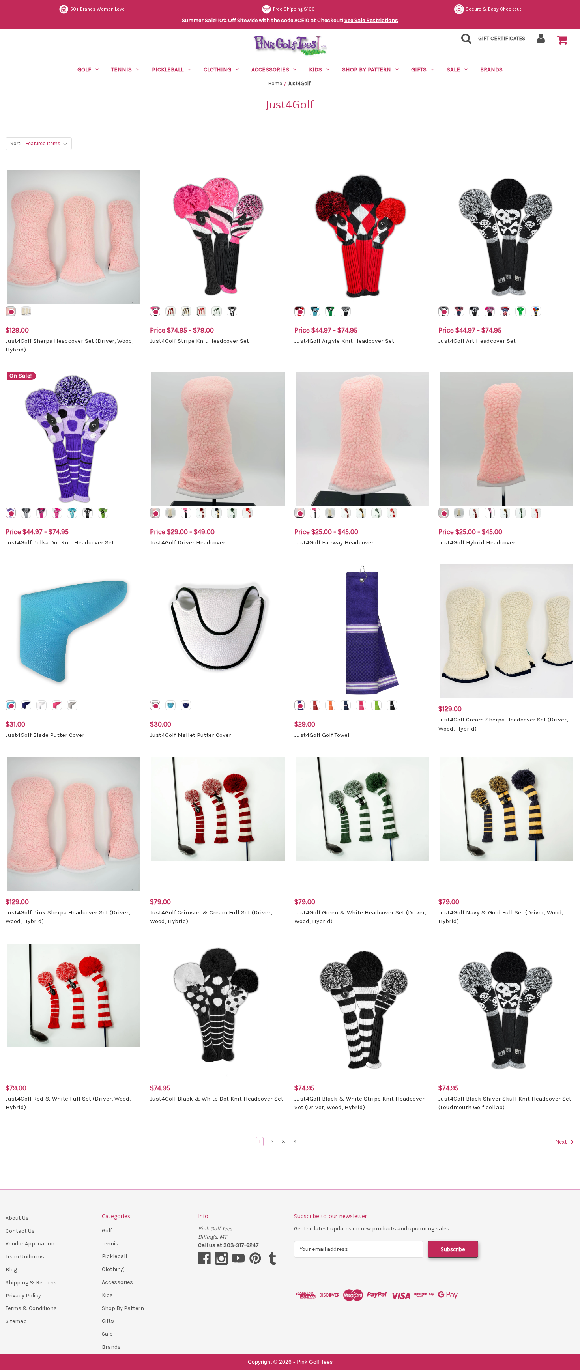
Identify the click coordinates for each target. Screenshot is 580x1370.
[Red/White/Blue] (459, 311)
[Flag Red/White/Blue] (505, 311)
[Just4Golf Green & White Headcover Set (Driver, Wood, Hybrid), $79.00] (362, 824)
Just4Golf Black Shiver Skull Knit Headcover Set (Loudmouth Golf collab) (504, 1103)
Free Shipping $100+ (295, 9)
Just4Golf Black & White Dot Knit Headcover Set (216, 1098)
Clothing (217, 69)
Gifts (419, 69)
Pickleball (167, 69)
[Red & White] (201, 311)
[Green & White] (216, 311)
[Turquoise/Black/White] (315, 311)
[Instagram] (221, 1258)
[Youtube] (238, 1258)
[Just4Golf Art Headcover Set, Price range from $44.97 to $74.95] (506, 237)
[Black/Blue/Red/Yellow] (536, 311)
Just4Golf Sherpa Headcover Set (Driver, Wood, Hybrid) (69, 345)
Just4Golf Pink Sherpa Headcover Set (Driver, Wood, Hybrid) (68, 917)
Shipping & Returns (31, 1282)
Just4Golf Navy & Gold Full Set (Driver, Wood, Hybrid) (500, 917)
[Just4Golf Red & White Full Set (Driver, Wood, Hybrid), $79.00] (73, 1010)
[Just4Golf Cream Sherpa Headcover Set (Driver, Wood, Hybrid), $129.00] (506, 631)
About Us (17, 1218)
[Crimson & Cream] (170, 311)
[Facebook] (204, 1258)
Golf (84, 69)
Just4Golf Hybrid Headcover (476, 542)
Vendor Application (30, 1243)
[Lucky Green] (520, 311)
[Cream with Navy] (26, 311)
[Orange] (330, 705)
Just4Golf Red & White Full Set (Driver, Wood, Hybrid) (68, 1103)
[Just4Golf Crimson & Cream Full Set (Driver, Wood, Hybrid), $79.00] (218, 824)
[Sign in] (541, 41)
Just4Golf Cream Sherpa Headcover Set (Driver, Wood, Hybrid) (503, 724)
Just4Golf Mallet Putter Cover (190, 734)
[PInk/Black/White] (315, 513)
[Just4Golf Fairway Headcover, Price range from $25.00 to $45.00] (362, 439)
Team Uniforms (25, 1256)
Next (561, 1141)
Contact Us (20, 1231)
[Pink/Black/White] (155, 311)
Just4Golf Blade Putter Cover (45, 734)
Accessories (270, 69)
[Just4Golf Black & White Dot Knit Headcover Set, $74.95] (218, 1010)
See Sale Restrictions (371, 20)
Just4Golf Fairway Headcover (334, 542)
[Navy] (346, 705)
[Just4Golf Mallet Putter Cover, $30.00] (218, 631)
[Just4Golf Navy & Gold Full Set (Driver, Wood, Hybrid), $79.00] (506, 824)
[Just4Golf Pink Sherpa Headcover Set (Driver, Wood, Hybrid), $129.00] (73, 824)
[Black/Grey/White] (346, 311)
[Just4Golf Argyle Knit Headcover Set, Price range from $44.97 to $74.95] (362, 237)
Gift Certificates (501, 38)
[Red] (315, 705)
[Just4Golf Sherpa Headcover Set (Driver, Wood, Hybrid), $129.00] (73, 237)
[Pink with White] (11, 311)
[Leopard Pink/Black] (41, 513)
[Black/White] (232, 311)
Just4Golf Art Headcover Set (477, 340)
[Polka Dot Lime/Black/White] (103, 513)
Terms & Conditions (31, 1308)
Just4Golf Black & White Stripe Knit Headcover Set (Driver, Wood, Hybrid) (359, 1103)
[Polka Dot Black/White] (87, 513)
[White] (41, 705)
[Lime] (376, 705)
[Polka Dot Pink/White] (57, 513)
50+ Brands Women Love (97, 9)
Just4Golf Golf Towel (322, 734)
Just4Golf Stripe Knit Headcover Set (199, 340)
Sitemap (16, 1321)
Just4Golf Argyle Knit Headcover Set (344, 340)
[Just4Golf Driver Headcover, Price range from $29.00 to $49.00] (218, 439)
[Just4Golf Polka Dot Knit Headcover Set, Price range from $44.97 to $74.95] (73, 439)
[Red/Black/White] (299, 311)
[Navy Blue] (26, 705)
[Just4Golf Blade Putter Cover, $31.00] (73, 631)
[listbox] (47, 144)
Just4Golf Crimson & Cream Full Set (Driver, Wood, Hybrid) (211, 917)
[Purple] (299, 705)
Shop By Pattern (366, 69)
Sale (453, 69)
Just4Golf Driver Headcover (187, 542)
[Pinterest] (255, 1258)
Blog (11, 1269)
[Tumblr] (272, 1258)
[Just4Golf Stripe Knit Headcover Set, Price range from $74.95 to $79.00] (218, 237)
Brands (491, 69)
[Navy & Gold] (186, 311)
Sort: (15, 143)
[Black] (392, 705)
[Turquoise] (11, 705)
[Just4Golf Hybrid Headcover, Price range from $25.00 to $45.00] (506, 439)
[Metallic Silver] (72, 705)
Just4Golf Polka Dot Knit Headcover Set (60, 542)
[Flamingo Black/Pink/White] (490, 311)
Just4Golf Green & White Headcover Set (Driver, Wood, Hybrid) (360, 917)
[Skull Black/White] (443, 311)
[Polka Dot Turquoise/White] (72, 513)
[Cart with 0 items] (562, 40)
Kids (315, 69)
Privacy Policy (23, 1295)
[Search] (464, 41)
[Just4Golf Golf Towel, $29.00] (362, 631)
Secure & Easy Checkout (493, 9)
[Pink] (57, 705)
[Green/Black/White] (330, 311)
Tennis (121, 69)
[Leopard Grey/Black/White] (26, 513)
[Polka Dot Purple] (11, 513)
